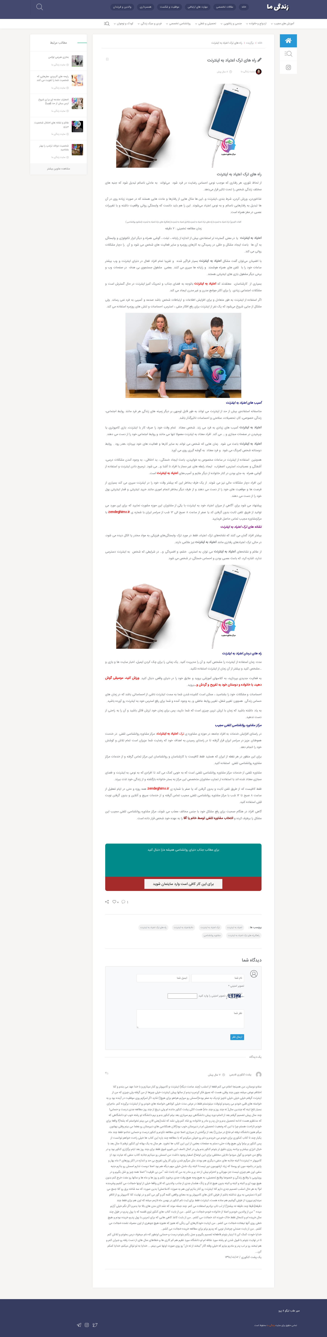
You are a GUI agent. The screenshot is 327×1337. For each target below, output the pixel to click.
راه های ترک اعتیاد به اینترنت (153, 927)
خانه (244, 7)
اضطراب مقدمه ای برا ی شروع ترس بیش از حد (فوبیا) (53, 102)
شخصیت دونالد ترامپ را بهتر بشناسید (54, 148)
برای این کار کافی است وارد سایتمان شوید (183, 884)
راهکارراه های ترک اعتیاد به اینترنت (244, 935)
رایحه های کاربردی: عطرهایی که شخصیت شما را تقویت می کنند (53, 78)
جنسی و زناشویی (233, 23)
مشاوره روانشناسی (212, 935)
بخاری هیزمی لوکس (58, 57)
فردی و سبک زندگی (151, 23)
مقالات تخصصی (224, 7)
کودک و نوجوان (125, 23)
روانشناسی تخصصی (180, 23)
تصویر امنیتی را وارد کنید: (211, 996)
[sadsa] (106, 59)
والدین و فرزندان (122, 7)
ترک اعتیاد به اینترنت (210, 927)
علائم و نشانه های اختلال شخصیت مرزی (51, 125)
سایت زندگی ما (248, 72)
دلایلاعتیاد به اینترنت (183, 927)
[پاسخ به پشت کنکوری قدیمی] (106, 1073)
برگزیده (250, 43)
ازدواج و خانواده (257, 23)
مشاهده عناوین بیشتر (58, 169)
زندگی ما (271, 1325)
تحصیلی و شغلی (207, 23)
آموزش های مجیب (284, 23)
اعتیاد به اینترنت (234, 927)
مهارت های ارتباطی (198, 7)
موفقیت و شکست (169, 7)
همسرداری (145, 7)
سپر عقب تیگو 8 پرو (289, 1311)
